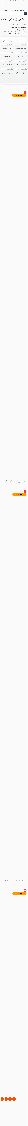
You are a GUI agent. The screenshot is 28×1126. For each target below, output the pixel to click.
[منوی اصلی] (25, 13)
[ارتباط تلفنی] (6, 1113)
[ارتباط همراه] (2, 1113)
